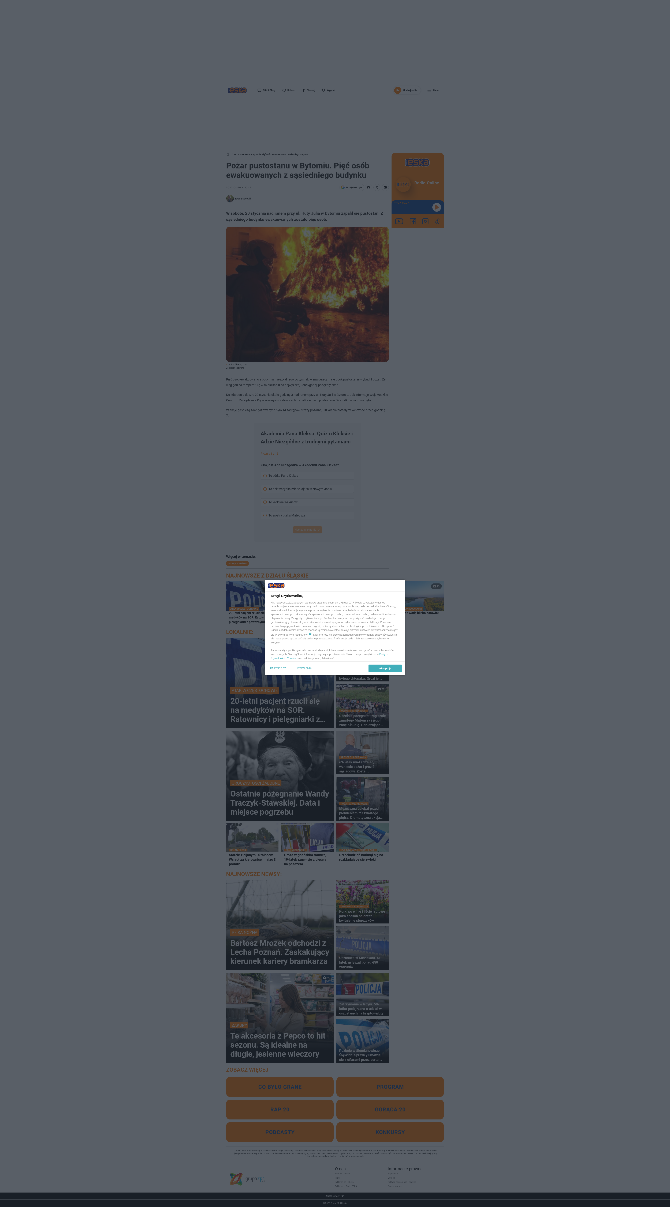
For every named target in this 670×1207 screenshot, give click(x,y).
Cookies (291, 658)
